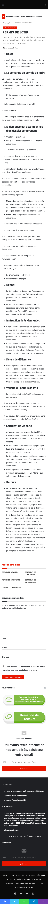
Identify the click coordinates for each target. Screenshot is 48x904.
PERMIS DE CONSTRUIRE (11, 580)
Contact (40, 883)
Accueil (9, 879)
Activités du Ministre (22, 879)
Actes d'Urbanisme (24, 23)
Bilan (17, 883)
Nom (4, 638)
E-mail (5, 648)
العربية (30, 887)
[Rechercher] (45, 5)
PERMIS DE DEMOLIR (10, 572)
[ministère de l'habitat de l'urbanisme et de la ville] (16, 4)
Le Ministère (36, 879)
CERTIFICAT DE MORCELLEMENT (31, 581)
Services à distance (27, 883)
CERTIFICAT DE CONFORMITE (30, 573)
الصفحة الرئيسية (10, 23)
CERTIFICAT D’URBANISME (11, 587)
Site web (5, 657)
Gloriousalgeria (21, 887)
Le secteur (9, 883)
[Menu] (3, 5)
